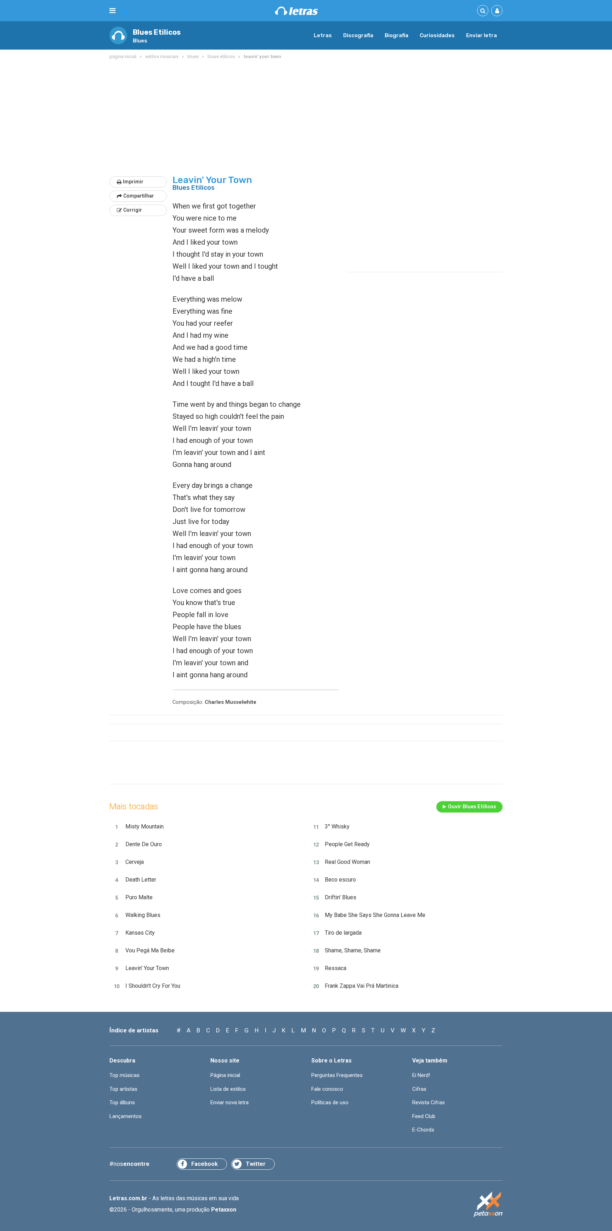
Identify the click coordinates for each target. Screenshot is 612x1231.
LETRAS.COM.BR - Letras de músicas (296, 10)
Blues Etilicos (157, 32)
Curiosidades (437, 35)
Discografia (358, 35)
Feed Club (423, 1116)
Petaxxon (223, 1209)
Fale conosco (327, 1089)
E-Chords (423, 1130)
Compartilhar (138, 196)
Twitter (256, 1164)
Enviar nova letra (229, 1102)
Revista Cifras (428, 1102)
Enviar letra (481, 35)
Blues (140, 41)
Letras (323, 35)
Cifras (419, 1089)
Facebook (204, 1164)
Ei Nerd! (421, 1075)
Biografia (396, 35)
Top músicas (124, 1075)
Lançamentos (125, 1116)
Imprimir (133, 181)
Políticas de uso (329, 1102)
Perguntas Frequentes (337, 1075)
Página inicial (225, 1075)
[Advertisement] (306, 118)
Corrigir (132, 210)
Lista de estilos (228, 1089)
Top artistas (123, 1089)
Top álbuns (122, 1102)
